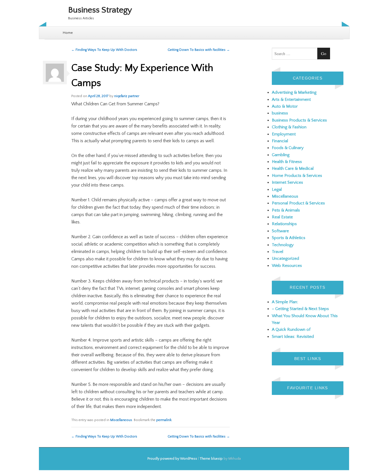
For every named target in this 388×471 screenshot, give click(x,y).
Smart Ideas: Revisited (293, 336)
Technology (283, 244)
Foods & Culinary (288, 147)
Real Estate (282, 217)
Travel (277, 251)
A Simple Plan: (285, 302)
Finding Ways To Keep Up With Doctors (104, 50)
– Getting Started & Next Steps (300, 308)
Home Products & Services (297, 175)
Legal (277, 189)
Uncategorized (285, 258)
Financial (280, 141)
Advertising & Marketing (294, 92)
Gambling (280, 154)
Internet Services (287, 182)
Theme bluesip (211, 458)
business (280, 113)
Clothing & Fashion (289, 127)
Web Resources (287, 265)
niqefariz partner (126, 96)
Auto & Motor (285, 106)
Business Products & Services (299, 120)
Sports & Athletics (288, 237)
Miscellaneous (121, 420)
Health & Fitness (287, 161)
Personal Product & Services (298, 203)
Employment (284, 134)
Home (68, 33)
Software (280, 231)
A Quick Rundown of (291, 329)
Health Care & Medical (293, 168)
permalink (164, 420)
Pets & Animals (286, 210)
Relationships (284, 223)
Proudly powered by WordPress (172, 458)
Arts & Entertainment (291, 99)
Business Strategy (100, 10)
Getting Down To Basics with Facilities (199, 50)
